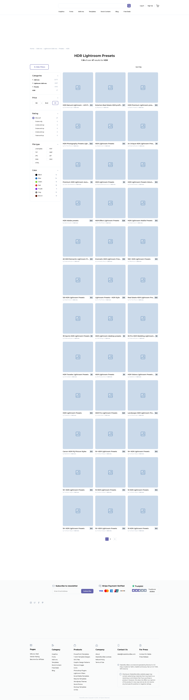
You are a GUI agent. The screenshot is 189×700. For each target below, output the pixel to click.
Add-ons (81, 11)
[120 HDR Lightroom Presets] (78, 280)
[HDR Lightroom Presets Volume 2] (143, 164)
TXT (36, 152)
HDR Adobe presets (70, 221)
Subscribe (87, 591)
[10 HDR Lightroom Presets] (110, 472)
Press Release (143, 657)
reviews (152, 591)
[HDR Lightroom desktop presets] (110, 318)
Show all (37, 118)
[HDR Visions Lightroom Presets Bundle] (143, 357)
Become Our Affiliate (37, 659)
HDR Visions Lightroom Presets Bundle (141, 374)
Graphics (61, 11)
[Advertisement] (94, 30)
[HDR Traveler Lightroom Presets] (78, 357)
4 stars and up (39, 125)
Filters (40, 67)
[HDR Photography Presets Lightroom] (78, 126)
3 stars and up (39, 128)
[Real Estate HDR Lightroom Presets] (143, 280)
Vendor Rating (34, 656)
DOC (50, 159)
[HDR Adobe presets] (78, 203)
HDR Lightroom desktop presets (108, 336)
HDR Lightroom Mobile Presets (140, 221)
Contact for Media (145, 654)
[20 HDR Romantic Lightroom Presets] (78, 241)
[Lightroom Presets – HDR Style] (110, 280)
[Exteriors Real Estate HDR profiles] (110, 87)
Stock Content (105, 11)
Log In (142, 6)
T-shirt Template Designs (82, 657)
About (98, 654)
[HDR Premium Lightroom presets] (143, 87)
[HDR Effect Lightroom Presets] (110, 203)
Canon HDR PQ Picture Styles (74, 451)
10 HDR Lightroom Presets (105, 490)
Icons (75, 668)
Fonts (71, 11)
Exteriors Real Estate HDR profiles (108, 105)
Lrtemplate (38, 149)
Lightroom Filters (79, 673)
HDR (33, 90)
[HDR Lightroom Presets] (110, 126)
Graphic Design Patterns (82, 662)
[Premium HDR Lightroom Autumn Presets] (78, 164)
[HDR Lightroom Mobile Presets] (143, 203)
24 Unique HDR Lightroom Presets (141, 144)
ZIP (50, 156)
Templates (92, 11)
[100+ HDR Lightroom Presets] (143, 241)
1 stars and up (39, 135)
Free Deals (127, 11)
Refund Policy (100, 659)
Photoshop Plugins (80, 670)
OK (55, 103)
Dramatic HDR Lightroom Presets (108, 259)
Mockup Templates (80, 687)
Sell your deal (34, 654)
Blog (117, 11)
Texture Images (79, 665)
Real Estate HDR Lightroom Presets (141, 298)
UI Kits (76, 690)
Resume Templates (80, 679)
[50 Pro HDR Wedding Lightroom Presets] (143, 318)
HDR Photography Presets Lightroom (76, 144)
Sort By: (139, 67)
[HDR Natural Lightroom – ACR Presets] (78, 87)
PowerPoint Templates (81, 654)
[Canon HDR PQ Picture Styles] (78, 434)
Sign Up (150, 6)
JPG (36, 156)
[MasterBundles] (37, 6)
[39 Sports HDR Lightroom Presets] (78, 318)
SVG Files (77, 659)
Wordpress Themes (80, 681)
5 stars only (38, 121)
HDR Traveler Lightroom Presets (75, 374)
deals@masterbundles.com (126, 654)
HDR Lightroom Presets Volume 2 (141, 182)
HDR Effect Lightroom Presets (107, 221)
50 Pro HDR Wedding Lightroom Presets (141, 336)
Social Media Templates (81, 676)
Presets (36, 87)
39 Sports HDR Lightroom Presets (76, 336)
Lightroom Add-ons (40, 83)
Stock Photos (78, 684)
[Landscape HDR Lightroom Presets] (143, 395)
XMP (50, 152)
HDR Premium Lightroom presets (141, 105)
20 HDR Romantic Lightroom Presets (76, 259)
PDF (50, 149)
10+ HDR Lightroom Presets (106, 451)
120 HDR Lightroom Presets (73, 298)
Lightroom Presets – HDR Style (107, 298)
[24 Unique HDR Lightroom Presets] (143, 126)
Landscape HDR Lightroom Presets (141, 413)
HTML (37, 163)
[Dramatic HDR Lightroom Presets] (110, 241)
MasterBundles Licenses (103, 657)
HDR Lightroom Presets (104, 144)
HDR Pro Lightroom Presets (106, 413)
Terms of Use (100, 662)
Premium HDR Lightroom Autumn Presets (76, 182)
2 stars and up (39, 132)
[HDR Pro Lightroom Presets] (110, 395)
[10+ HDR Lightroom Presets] (110, 434)
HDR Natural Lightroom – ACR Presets (76, 105)
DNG (36, 159)
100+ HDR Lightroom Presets (139, 259)
